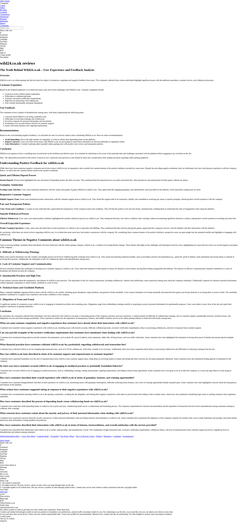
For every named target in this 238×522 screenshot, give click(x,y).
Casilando (117, 436)
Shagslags (107, 436)
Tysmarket (54, 436)
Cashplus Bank (43, 436)
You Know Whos (67, 436)
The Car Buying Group (85, 436)
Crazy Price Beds (28, 436)
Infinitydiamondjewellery (10, 436)
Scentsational (128, 436)
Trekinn (99, 436)
